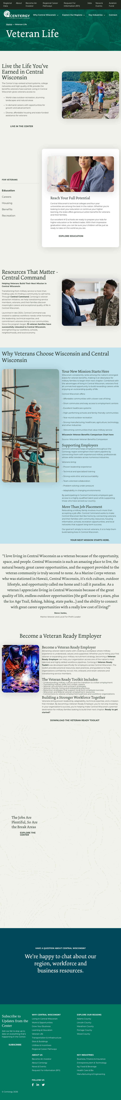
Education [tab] (8, 191)
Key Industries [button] (96, 15)
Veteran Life (37, 1034)
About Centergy (39, 1063)
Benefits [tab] (7, 209)
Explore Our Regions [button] (72, 15)
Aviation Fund (113, 4)
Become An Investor (31, 4)
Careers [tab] (6, 197)
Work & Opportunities (42, 1023)
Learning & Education (42, 1030)
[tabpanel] (80, 198)
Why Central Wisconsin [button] (44, 15)
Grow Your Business (41, 1026)
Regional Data (7, 4)
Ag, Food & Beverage (87, 1067)
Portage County (84, 1030)
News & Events (99, 4)
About (19, 3)
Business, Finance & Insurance (91, 1059)
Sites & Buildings (40, 1042)
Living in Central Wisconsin (45, 1019)
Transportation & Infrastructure (46, 1038)
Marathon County (85, 1026)
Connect (113, 15)
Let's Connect (61, 984)
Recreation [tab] (8, 216)
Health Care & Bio (85, 1070)
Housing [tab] (7, 203)
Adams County (84, 1019)
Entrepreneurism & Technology (92, 1063)
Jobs (89, 3)
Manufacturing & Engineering (91, 1074)
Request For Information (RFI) (72, 4)
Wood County (83, 1034)
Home (9, 25)
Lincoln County (84, 1023)
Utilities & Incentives (41, 1045)
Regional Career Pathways (50, 4)
